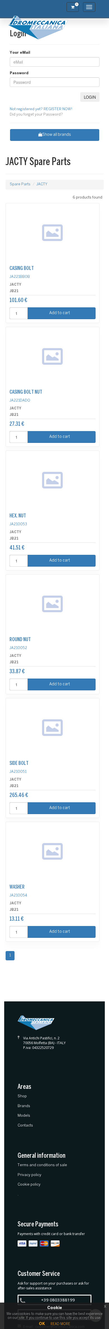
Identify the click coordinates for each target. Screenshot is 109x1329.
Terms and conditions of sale (42, 1165)
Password (19, 73)
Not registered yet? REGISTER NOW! (41, 109)
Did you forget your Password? (36, 114)
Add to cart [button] (59, 313)
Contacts (25, 1125)
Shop (22, 1096)
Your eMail (20, 53)
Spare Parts (20, 184)
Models (24, 1116)
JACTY (42, 184)
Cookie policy (29, 1184)
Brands (24, 1106)
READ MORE (60, 1324)
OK (42, 1324)
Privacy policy (29, 1175)
